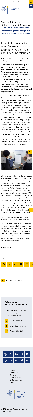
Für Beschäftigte (16, 2)
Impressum (14, 373)
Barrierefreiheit (15, 377)
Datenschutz (14, 375)
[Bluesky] (20, 264)
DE (23, 2)
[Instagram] (5, 360)
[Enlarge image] (30, 152)
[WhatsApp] (9, 264)
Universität (16, 22)
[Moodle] (10, 354)
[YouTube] (27, 360)
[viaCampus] (5, 354)
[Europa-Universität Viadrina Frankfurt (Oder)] (10, 10)
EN (26, 2)
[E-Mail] (26, 264)
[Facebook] (3, 264)
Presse (12, 382)
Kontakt (12, 370)
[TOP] (31, 210)
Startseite (5, 22)
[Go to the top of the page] (10, 385)
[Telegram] (27, 354)
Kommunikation (10, 25)
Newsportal (25, 25)
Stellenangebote (16, 380)
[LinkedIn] (15, 264)
